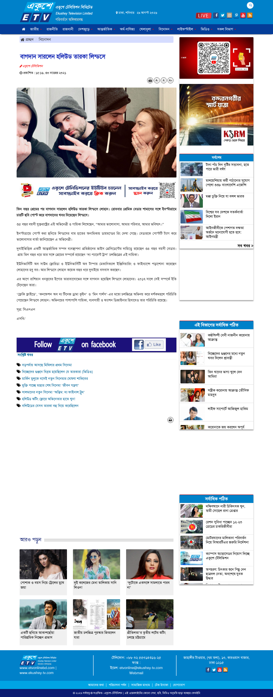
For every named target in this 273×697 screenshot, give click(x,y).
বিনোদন (45, 39)
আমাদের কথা (96, 685)
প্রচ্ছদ (29, 39)
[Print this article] (150, 80)
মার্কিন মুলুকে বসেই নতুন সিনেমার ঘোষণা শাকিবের (55, 378)
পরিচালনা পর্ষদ (117, 685)
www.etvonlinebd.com (37, 667)
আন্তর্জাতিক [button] (105, 29)
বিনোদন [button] (164, 29)
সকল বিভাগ (225, 29)
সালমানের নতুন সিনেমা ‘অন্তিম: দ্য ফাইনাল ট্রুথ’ (53, 392)
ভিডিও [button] (205, 29)
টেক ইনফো (162, 685)
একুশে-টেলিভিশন (113, 693)
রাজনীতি (52, 29)
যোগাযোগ (179, 685)
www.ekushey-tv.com (37, 672)
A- (156, 80)
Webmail (136, 673)
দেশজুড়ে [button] (84, 29)
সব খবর (244, 245)
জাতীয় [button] (35, 29)
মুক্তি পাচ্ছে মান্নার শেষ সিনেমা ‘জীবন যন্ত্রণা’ (50, 385)
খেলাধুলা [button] (145, 29)
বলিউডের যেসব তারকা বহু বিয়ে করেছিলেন (50, 405)
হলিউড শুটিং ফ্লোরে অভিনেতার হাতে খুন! (48, 399)
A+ (170, 80)
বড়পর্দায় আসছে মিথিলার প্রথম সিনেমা (47, 365)
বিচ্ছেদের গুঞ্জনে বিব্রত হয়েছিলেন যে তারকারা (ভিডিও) (57, 371)
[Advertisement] (96, 486)
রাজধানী (68, 29)
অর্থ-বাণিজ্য (127, 29)
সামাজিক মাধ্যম (140, 685)
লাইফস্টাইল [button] (185, 29)
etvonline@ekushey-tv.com (141, 667)
